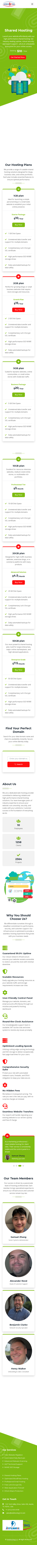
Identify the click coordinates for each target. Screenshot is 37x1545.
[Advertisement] (18, 139)
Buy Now (18, 225)
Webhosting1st (12, 1539)
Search (20, 764)
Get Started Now (18, 57)
